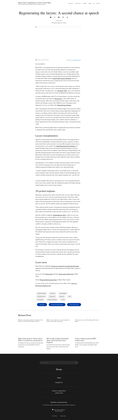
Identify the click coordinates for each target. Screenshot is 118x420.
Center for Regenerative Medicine (61, 78)
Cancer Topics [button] (78, 3)
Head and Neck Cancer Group (48, 280)
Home (59, 369)
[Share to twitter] (55, 17)
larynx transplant (40, 299)
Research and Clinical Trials (52, 299)
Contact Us (59, 382)
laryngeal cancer (52, 296)
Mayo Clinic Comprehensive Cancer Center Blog (34, 3)
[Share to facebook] (50, 17)
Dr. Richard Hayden (63, 293)
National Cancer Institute (64, 105)
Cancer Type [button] (70, 3)
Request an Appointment (57, 304)
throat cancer (58, 98)
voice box (62, 299)
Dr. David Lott (52, 293)
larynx (70, 296)
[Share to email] (63, 17)
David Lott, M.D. (62, 91)
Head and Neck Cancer (41, 296)
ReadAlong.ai (77, 60)
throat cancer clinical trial (66, 274)
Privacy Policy (54, 415)
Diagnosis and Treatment (42, 293)
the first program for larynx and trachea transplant (65, 266)
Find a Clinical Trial (74, 304)
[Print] (67, 17)
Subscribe (85, 3)
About (59, 378)
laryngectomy (62, 296)
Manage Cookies (63, 415)
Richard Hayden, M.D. (59, 215)
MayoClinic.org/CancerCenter (59, 402)
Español (89, 3)
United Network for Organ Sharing (65, 146)
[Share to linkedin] (59, 17)
